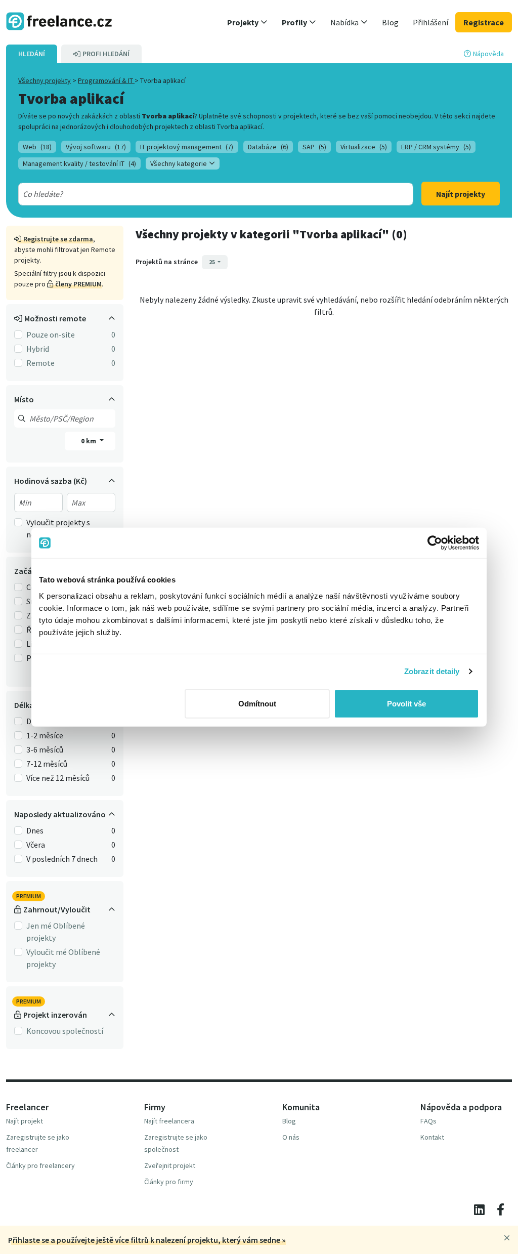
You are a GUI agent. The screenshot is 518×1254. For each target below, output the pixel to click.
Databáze (268, 146)
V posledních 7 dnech (62, 859)
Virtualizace (363, 146)
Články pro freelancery (40, 1165)
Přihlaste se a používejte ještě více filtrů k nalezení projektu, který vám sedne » (147, 1240)
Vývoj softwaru (96, 146)
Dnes (35, 830)
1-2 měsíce (44, 735)
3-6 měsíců (44, 749)
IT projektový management (186, 146)
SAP (314, 146)
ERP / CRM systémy (436, 146)
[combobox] (196, 194)
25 (212, 262)
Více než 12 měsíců (58, 778)
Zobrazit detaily (432, 671)
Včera (35, 845)
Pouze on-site (50, 334)
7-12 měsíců (46, 764)
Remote (40, 363)
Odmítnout (257, 703)
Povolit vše (406, 703)
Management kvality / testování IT (79, 163)
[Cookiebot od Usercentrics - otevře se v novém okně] (435, 543)
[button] (247, 22)
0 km (89, 440)
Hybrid (37, 349)
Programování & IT (106, 80)
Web (37, 146)
